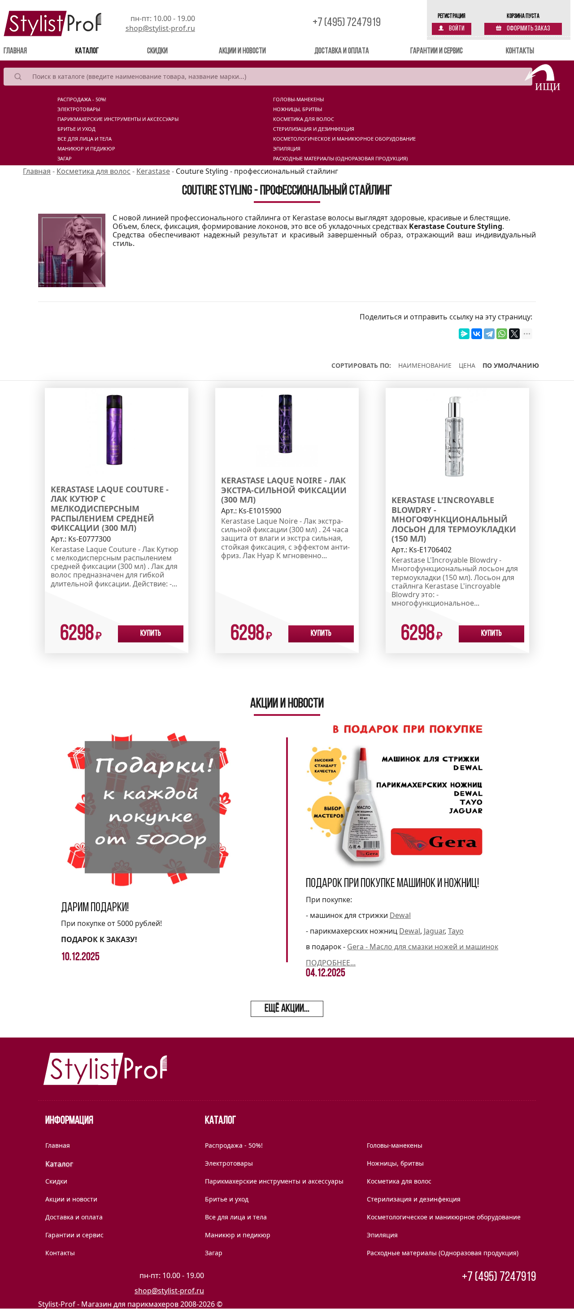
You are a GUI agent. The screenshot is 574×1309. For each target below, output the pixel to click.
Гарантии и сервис (436, 51)
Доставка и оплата (341, 51)
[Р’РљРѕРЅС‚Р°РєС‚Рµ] (476, 333)
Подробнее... (331, 963)
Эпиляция (286, 149)
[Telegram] (489, 333)
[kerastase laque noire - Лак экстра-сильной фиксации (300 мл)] (287, 426)
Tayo (456, 931)
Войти (456, 28)
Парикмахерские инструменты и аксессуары (117, 119)
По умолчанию (511, 365)
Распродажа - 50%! (81, 99)
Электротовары (78, 109)
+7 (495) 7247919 (347, 23)
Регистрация (451, 16)
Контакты (520, 51)
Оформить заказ (528, 28)
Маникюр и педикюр (86, 149)
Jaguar (434, 931)
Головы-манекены (298, 99)
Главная (28, 51)
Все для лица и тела (84, 139)
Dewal (400, 915)
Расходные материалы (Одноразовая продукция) (340, 158)
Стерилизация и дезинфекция (313, 129)
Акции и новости (242, 51)
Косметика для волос (303, 119)
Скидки (157, 51)
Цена (467, 365)
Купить (150, 634)
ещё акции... (287, 1008)
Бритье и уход (76, 129)
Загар (64, 158)
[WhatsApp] (501, 333)
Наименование (425, 365)
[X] (514, 333)
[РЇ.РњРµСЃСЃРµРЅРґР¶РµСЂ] (464, 333)
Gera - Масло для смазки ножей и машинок (422, 947)
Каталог (87, 51)
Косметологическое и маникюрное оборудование (344, 139)
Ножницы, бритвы (297, 109)
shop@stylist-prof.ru (160, 28)
